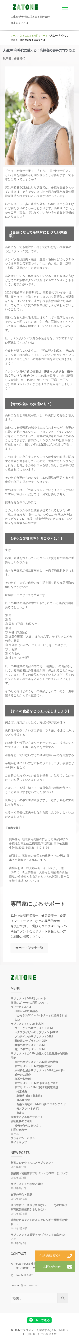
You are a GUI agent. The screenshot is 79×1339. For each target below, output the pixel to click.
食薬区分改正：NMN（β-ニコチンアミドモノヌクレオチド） (41, 1106)
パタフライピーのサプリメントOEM (36, 1032)
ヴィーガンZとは (21, 1006)
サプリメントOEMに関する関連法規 (36, 1087)
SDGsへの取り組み (26, 1011)
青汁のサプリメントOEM (30, 1049)
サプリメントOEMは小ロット (28, 998)
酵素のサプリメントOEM (30, 1044)
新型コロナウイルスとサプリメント (32, 1162)
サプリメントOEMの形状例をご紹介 (36, 1083)
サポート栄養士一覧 (29, 948)
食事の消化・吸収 (21, 1194)
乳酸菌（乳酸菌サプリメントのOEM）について (39, 1173)
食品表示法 (23, 1100)
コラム (15, 1133)
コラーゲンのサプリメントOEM (34, 1028)
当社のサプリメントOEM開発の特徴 (36, 1061)
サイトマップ (19, 1142)
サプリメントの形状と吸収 (27, 1183)
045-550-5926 (24, 1275)
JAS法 (20, 1112)
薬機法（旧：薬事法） (29, 1095)
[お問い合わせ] (69, 1266)
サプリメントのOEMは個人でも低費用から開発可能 (39, 1055)
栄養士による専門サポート (27, 1116)
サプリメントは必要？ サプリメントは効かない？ (38, 1236)
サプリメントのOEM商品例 (27, 1023)
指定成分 (21, 1091)
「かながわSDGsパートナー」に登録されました (41, 1017)
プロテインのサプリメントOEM (34, 1036)
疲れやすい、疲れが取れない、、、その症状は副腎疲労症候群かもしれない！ (39, 1207)
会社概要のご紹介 (21, 1121)
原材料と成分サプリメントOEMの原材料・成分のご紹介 (40, 1072)
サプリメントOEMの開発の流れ (34, 1066)
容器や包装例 (23, 1078)
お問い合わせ (19, 1129)
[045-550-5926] (69, 1255)
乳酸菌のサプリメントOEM (31, 1040)
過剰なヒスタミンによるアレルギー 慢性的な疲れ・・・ (39, 1222)
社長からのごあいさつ (28, 1125)
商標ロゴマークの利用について (29, 1002)
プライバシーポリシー (24, 1138)
